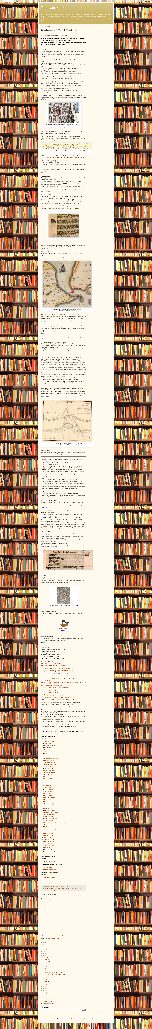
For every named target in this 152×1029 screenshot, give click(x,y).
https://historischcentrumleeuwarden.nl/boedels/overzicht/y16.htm (57, 670)
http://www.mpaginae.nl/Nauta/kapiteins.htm (50, 663)
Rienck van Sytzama (49, 861)
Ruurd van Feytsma (49, 802)
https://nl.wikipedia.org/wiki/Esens (49, 692)
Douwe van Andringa (49, 797)
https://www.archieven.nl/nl (48, 689)
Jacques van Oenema (49, 783)
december (46, 957)
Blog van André (53, 7)
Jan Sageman (47, 754)
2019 (44, 984)
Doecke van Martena (49, 849)
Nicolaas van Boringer (50, 877)
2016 (44, 990)
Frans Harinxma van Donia (51, 758)
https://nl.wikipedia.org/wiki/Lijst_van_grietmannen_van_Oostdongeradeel (59, 672)
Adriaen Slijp (47, 743)
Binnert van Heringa (49, 804)
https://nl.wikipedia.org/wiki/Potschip (50, 690)
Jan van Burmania (48, 787)
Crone (52, 888)
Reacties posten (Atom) (53, 938)
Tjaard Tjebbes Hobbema (50, 852)
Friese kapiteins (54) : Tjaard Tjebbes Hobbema (54, 974)
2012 (44, 995)
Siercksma (77, 888)
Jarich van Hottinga (49, 791)
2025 (44, 947)
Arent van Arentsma (49, 768)
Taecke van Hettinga (49, 762)
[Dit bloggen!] (63, 886)
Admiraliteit (47, 888)
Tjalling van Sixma (49, 820)
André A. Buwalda (47, 1001)
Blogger (93, 1018)
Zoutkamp (53, 890)
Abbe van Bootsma (49, 751)
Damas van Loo (48, 795)
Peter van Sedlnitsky (49, 841)
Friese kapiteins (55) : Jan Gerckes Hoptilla (53, 972)
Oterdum (72, 888)
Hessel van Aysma (49, 835)
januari (46, 981)
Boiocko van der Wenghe (50, 869)
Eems (58, 888)
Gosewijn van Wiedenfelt (50, 818)
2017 (44, 988)
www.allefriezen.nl (45, 667)
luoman (78, 1018)
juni (45, 966)
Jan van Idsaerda (48, 816)
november (46, 959)
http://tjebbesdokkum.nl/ (47, 694)
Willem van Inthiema (49, 772)
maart (45, 977)
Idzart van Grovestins (49, 810)
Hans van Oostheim (49, 814)
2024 (44, 949)
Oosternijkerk (67, 888)
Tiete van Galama (48, 781)
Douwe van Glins (48, 833)
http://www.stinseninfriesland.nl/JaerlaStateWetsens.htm (55, 696)
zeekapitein (48, 890)
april (45, 970)
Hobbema (62, 888)
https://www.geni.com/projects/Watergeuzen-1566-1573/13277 (56, 668)
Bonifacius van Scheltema (50, 745)
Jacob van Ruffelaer (49, 839)
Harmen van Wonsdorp (50, 829)
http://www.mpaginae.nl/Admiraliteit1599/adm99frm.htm (53, 665)
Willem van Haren (48, 831)
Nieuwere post (45, 935)
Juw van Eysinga (48, 756)
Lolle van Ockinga (49, 760)
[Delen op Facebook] (66, 886)
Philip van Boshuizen (49, 826)
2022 (44, 951)
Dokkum (55, 888)
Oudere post (83, 935)
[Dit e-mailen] (62, 886)
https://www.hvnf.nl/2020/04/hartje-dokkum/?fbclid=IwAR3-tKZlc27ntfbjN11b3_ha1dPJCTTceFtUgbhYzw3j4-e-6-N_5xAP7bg (58, 698)
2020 (44, 955)
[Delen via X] (65, 886)
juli (45, 964)
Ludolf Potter (47, 747)
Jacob (46, 741)
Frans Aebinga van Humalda (51, 812)
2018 (44, 986)
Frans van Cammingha (50, 764)
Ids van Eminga (48, 774)
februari (46, 979)
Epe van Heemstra (49, 793)
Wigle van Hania (48, 766)
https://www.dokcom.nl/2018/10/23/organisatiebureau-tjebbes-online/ (58, 678)
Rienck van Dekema (49, 799)
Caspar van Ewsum (49, 867)
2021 (44, 953)
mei (45, 968)
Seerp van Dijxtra (48, 776)
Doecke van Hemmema (50, 824)
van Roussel (51, 741)
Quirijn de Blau (48, 837)
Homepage (64, 935)
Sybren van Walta (48, 779)
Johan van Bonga (48, 808)
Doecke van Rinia (48, 847)
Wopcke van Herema (49, 770)
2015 (44, 992)
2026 (44, 944)
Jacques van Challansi (49, 845)
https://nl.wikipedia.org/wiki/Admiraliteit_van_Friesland (55, 687)
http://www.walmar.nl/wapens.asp (49, 677)
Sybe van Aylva (48, 785)
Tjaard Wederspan (48, 843)
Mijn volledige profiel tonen (47, 1003)
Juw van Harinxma (49, 789)
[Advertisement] (101, 50)
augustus (46, 961)
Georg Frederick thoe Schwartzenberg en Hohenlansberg (58, 822)
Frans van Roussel (49, 749)
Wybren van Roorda (49, 806)
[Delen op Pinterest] (68, 886)
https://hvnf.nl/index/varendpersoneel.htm (51, 685)
